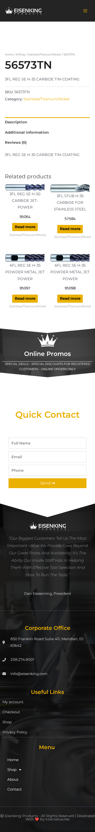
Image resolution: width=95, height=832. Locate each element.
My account (12, 702)
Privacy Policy (14, 732)
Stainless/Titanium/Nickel (44, 54)
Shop (7, 722)
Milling (20, 54)
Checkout (11, 712)
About (13, 779)
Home (9, 54)
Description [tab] (16, 122)
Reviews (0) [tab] (16, 142)
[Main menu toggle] (85, 11)
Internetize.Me (57, 819)
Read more (25, 227)
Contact (14, 789)
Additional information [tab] (27, 132)
